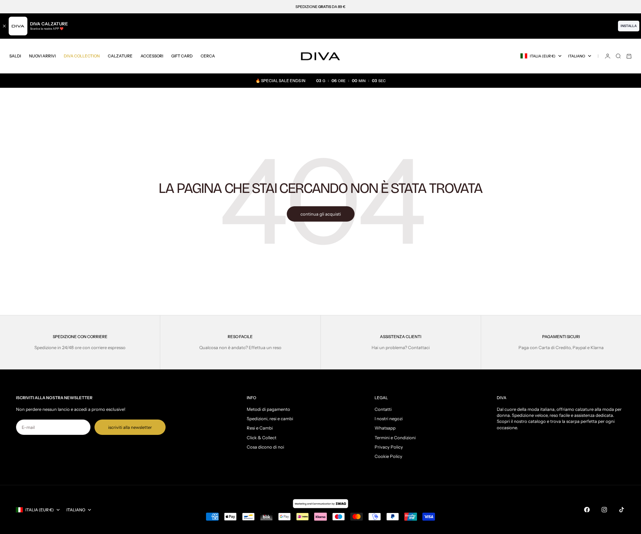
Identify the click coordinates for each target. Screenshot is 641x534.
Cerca (208, 55)
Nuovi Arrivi (42, 55)
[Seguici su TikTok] (621, 509)
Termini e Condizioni (395, 437)
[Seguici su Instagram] (604, 509)
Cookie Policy (388, 456)
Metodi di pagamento (268, 409)
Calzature (120, 55)
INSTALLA (629, 26)
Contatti (383, 409)
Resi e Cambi (260, 428)
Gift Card (182, 55)
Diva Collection (82, 55)
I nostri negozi (389, 418)
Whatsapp (385, 428)
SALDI (15, 55)
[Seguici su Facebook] (587, 509)
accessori (152, 55)
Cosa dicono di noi (265, 447)
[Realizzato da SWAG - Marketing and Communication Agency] (320, 504)
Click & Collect (261, 437)
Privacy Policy (389, 447)
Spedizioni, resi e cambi (270, 418)
